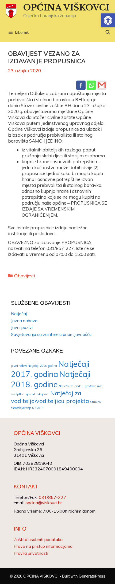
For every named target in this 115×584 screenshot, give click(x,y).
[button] (108, 20)
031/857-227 (52, 497)
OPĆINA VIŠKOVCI (66, 7)
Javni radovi (19, 366)
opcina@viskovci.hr (43, 502)
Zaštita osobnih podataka (38, 539)
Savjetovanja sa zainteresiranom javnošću (51, 334)
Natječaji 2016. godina (42, 366)
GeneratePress (92, 576)
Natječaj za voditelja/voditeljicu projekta (50, 396)
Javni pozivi (22, 327)
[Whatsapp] (91, 85)
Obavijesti (24, 275)
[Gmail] (101, 85)
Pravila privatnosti (31, 553)
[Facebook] (81, 85)
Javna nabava (24, 320)
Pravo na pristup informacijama (43, 546)
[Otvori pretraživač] (107, 32)
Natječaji (19, 313)
